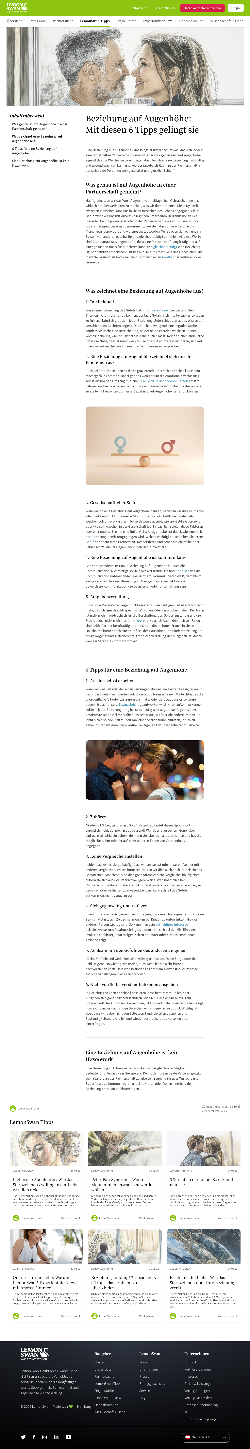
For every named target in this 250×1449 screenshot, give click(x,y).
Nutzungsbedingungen (201, 1419)
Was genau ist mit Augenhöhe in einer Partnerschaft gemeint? (40, 126)
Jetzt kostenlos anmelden (202, 8)
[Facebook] (34, 1437)
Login (236, 8)
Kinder (137, 620)
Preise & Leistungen (198, 1383)
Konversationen (158, 310)
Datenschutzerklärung (201, 1405)
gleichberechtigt (165, 246)
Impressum (192, 1376)
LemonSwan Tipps (107, 1383)
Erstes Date (102, 1369)
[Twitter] (23, 1437)
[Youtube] (69, 1437)
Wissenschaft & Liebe (109, 1412)
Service (144, 1390)
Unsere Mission (165, 8)
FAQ (142, 1397)
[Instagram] (44, 1437)
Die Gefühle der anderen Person (164, 381)
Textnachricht (128, 704)
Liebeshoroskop (106, 1405)
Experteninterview (107, 1397)
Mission (144, 1362)
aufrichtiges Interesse (172, 924)
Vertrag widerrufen (198, 1397)
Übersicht (101, 1362)
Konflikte (182, 571)
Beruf (90, 542)
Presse (144, 1376)
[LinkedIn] (56, 1437)
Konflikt (168, 257)
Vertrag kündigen (197, 1390)
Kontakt (190, 1362)
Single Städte (104, 1390)
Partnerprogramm (197, 1369)
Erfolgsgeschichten (153, 1383)
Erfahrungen (148, 1369)
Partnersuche (104, 1376)
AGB (187, 1412)
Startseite (140, 8)
